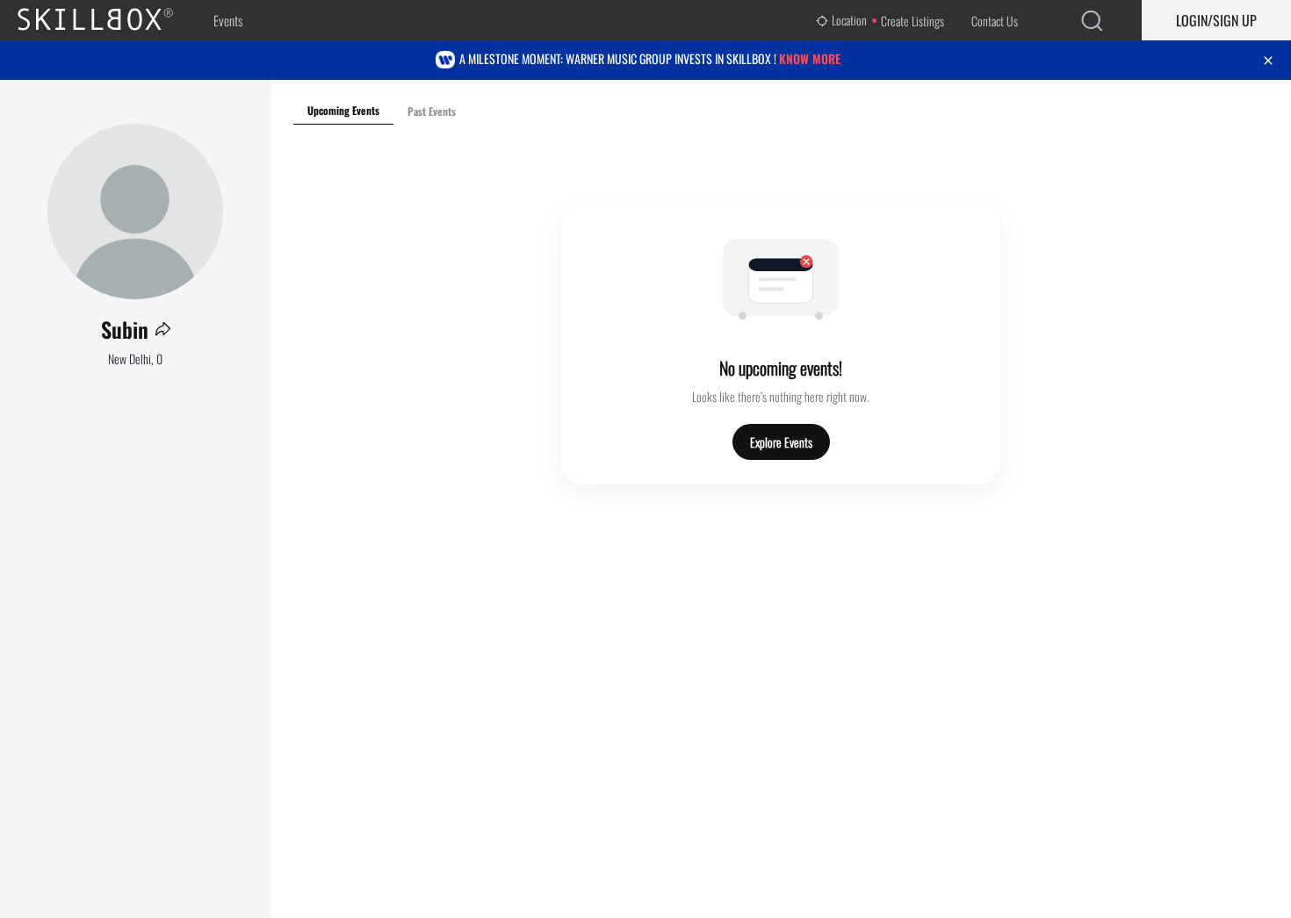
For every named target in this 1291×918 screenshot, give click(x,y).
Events (227, 20)
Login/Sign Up (1216, 20)
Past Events (431, 111)
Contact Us (994, 20)
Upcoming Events (343, 110)
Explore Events (781, 442)
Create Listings (912, 20)
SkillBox (109, 20)
